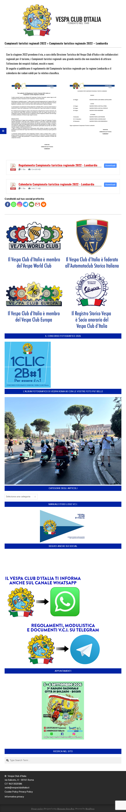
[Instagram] (19, 204)
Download (110, 166)
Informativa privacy (14, 796)
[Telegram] (25, 204)
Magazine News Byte (65, 808)
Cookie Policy (11, 791)
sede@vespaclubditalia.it (17, 787)
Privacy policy (37, 808)
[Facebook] (7, 204)
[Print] (43, 204)
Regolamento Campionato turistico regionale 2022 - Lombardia (58, 165)
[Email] (31, 204)
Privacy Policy (26, 791)
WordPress (89, 808)
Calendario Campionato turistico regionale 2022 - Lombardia (56, 184)
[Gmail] (37, 204)
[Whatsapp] (13, 204)
